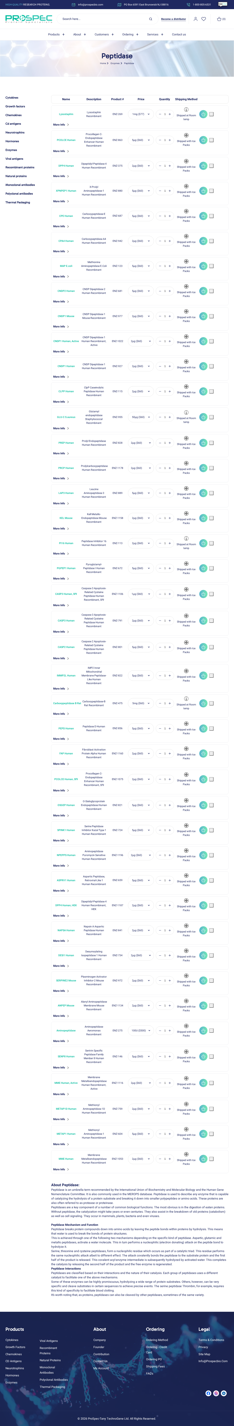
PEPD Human (66, 728)
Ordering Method (157, 1340)
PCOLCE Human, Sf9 (66, 779)
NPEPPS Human (66, 855)
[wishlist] (203, 19)
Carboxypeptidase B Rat (66, 703)
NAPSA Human (66, 930)
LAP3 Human (66, 493)
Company (99, 1340)
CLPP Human (66, 391)
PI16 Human (66, 543)
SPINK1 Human (66, 830)
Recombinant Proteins (48, 1351)
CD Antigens (13, 1361)
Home (103, 63)
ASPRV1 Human (66, 880)
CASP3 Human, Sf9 (66, 594)
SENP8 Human (66, 1056)
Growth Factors (15, 1347)
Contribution (101, 1354)
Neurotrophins (14, 1368)
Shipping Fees (155, 1366)
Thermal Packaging (52, 1387)
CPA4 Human (66, 241)
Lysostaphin (66, 114)
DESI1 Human (66, 955)
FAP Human (66, 753)
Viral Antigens (49, 1341)
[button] (57, 34)
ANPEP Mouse (66, 1005)
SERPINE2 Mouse (66, 980)
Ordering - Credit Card (156, 1350)
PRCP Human (66, 468)
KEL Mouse (66, 518)
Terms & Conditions (211, 1340)
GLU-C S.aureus (66, 417)
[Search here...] (151, 19)
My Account (101, 1368)
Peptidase (129, 63)
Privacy (203, 1347)
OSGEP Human (66, 805)
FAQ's (149, 1373)
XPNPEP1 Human (66, 191)
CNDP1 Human (66, 366)
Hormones (12, 1375)
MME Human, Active (66, 1083)
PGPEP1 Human (66, 568)
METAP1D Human (66, 1109)
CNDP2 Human (66, 291)
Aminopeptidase (66, 1030)
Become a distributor (173, 19)
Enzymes (115, 63)
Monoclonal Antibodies (47, 1370)
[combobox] (107, 19)
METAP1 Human (66, 1134)
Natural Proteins (50, 1360)
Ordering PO (154, 1359)
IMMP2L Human (66, 676)
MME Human (66, 1159)
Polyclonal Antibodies (54, 1380)
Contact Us (100, 1361)
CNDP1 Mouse (66, 316)
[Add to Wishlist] (211, 114)
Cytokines (11, 1340)
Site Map (204, 1354)
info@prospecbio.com (213, 1361)
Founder (98, 1347)
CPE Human (66, 216)
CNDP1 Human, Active (66, 341)
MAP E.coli (66, 266)
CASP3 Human (66, 621)
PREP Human (66, 443)
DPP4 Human (66, 166)
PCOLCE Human (66, 140)
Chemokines (13, 1354)
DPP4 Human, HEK (66, 905)
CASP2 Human (66, 647)
